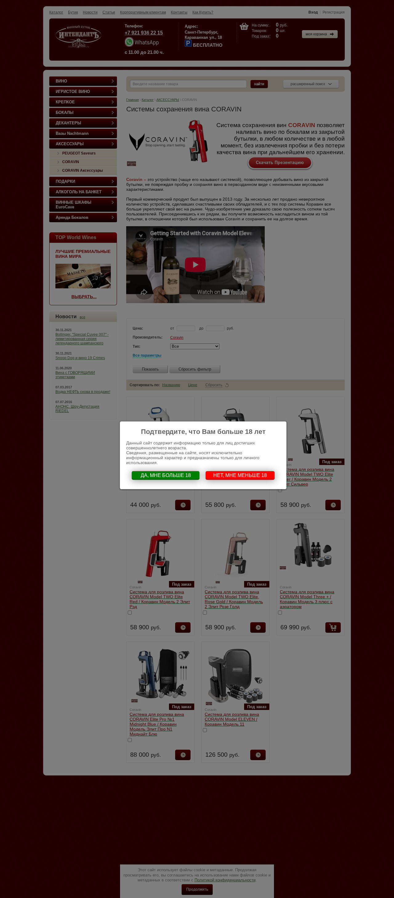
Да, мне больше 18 (166, 475)
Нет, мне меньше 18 (240, 475)
